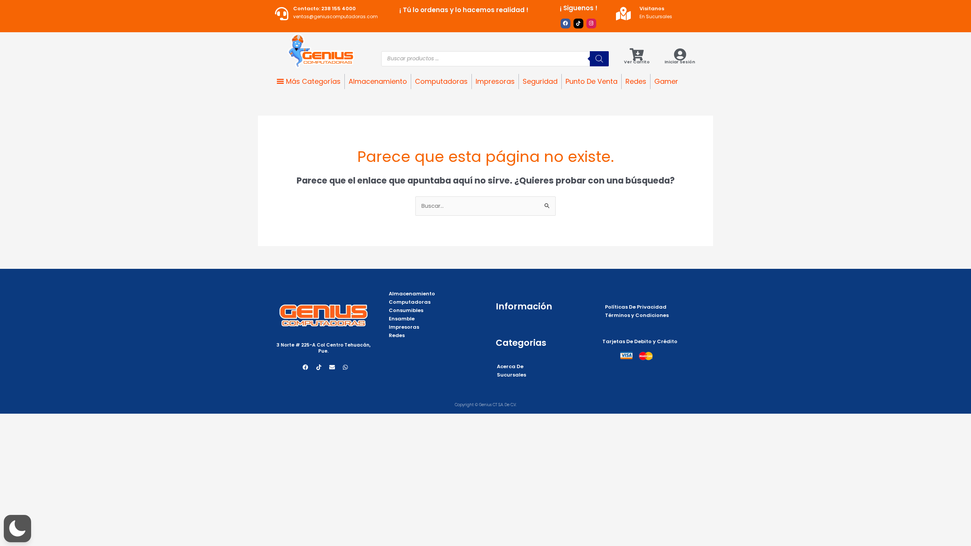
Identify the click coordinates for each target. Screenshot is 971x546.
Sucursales (511, 374)
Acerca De (510, 366)
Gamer (666, 81)
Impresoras (495, 81)
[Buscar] (599, 58)
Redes (635, 81)
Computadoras (441, 81)
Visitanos (651, 8)
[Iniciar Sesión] (680, 54)
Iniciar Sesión (680, 62)
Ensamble (402, 318)
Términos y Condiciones (637, 315)
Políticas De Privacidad (635, 307)
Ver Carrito (637, 62)
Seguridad (540, 81)
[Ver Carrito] (636, 54)
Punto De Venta (591, 81)
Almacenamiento (378, 81)
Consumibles (406, 310)
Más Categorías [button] (313, 81)
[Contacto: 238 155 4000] (281, 13)
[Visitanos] (623, 13)
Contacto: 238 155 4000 (324, 8)
